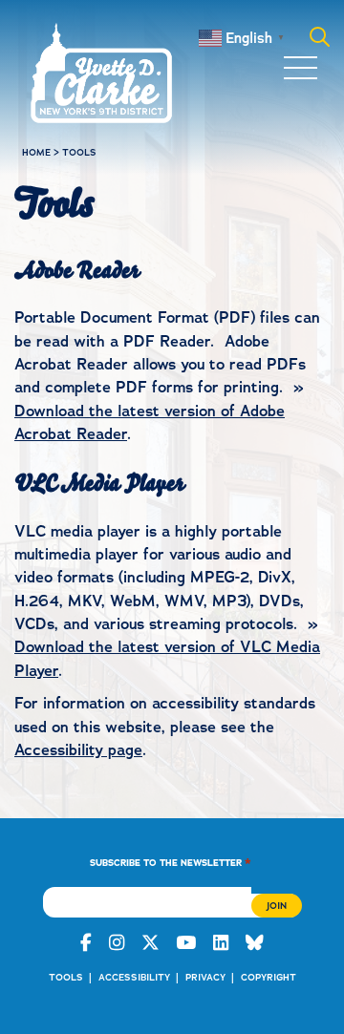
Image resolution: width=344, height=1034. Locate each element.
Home (36, 152)
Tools (66, 977)
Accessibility (134, 977)
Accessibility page (78, 750)
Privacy (205, 977)
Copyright (268, 977)
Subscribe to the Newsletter (170, 862)
